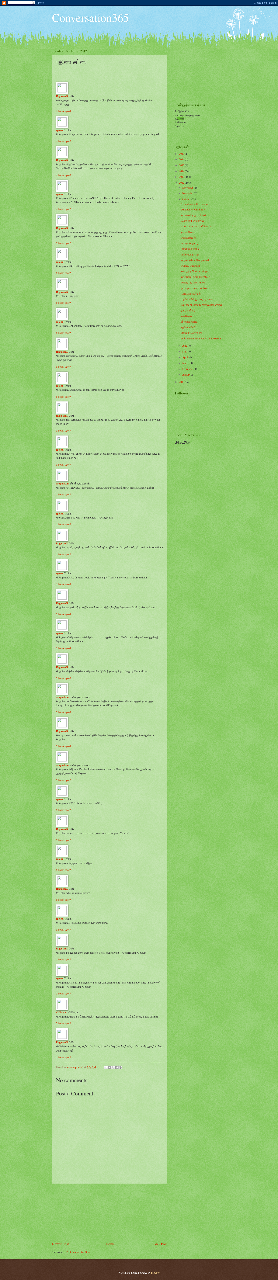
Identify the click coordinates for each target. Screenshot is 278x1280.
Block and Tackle (190, 249)
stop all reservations (191, 333)
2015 (182, 165)
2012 (182, 182)
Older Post (159, 1243)
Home (110, 1243)
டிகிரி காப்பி (187, 316)
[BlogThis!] (109, 1067)
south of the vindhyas (192, 221)
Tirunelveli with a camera (194, 204)
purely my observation (193, 282)
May (185, 351)
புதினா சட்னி (188, 327)
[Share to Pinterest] (120, 1067)
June (185, 345)
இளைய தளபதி (189, 321)
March (186, 363)
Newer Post (60, 1243)
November (188, 193)
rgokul (60, 130)
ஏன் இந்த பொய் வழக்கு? (194, 271)
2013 (182, 177)
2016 (182, 159)
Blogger (155, 1272)
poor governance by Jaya (194, 288)
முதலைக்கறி (188, 310)
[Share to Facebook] (117, 1067)
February (187, 369)
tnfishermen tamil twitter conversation (201, 338)
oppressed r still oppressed (195, 260)
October (186, 199)
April (185, 357)
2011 (182, 382)
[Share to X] (113, 1067)
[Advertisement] (109, 1212)
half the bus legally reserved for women (202, 305)
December (188, 187)
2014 (182, 171)
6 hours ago (62, 243)
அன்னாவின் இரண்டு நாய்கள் (197, 299)
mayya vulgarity (190, 243)
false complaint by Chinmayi (196, 226)
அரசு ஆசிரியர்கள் (191, 293)
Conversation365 (90, 17)
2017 (182, 153)
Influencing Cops (190, 254)
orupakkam (62, 483)
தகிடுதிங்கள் (188, 232)
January (186, 374)
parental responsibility (193, 209)
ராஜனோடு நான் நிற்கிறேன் (195, 277)
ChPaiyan (61, 1012)
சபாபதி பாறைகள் (190, 265)
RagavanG (62, 96)
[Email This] (106, 1067)
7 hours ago (62, 111)
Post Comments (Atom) (78, 1252)
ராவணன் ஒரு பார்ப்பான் (194, 215)
